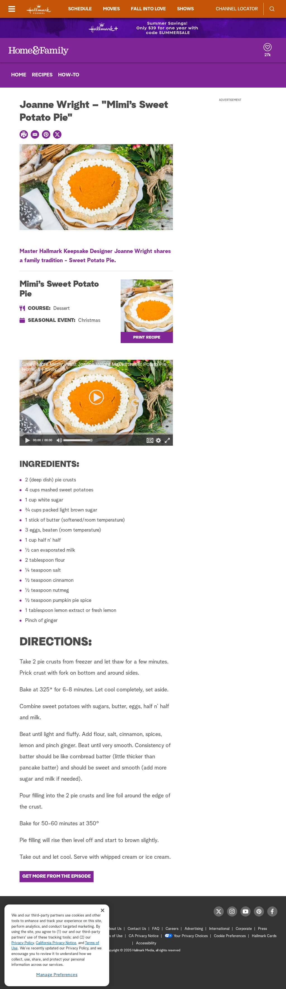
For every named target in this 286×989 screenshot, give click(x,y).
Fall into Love (148, 9)
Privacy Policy (22, 943)
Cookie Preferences (230, 936)
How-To (68, 75)
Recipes (42, 75)
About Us (113, 929)
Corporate (244, 929)
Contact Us (137, 929)
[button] (58, 403)
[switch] (60, 440)
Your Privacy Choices (191, 936)
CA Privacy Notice (144, 936)
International (219, 929)
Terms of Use (112, 936)
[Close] (102, 910)
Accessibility (146, 943)
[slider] (96, 434)
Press (262, 929)
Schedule (80, 9)
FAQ (155, 929)
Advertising (194, 929)
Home (18, 75)
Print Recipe (146, 337)
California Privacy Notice (56, 943)
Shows (185, 9)
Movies (111, 9)
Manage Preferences (57, 975)
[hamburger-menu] (11, 9)
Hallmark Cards (264, 936)
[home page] (38, 9)
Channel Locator (237, 9)
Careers (172, 929)
